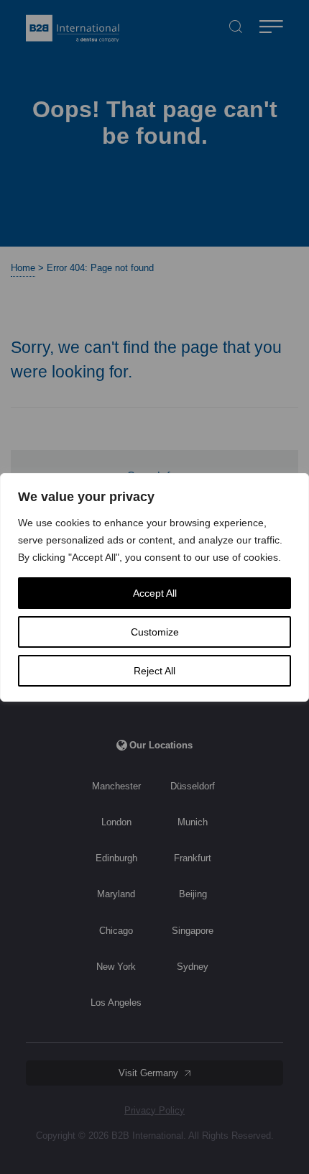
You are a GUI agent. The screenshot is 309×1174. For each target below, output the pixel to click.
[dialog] (154, 587)
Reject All (154, 671)
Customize (155, 632)
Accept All (155, 593)
